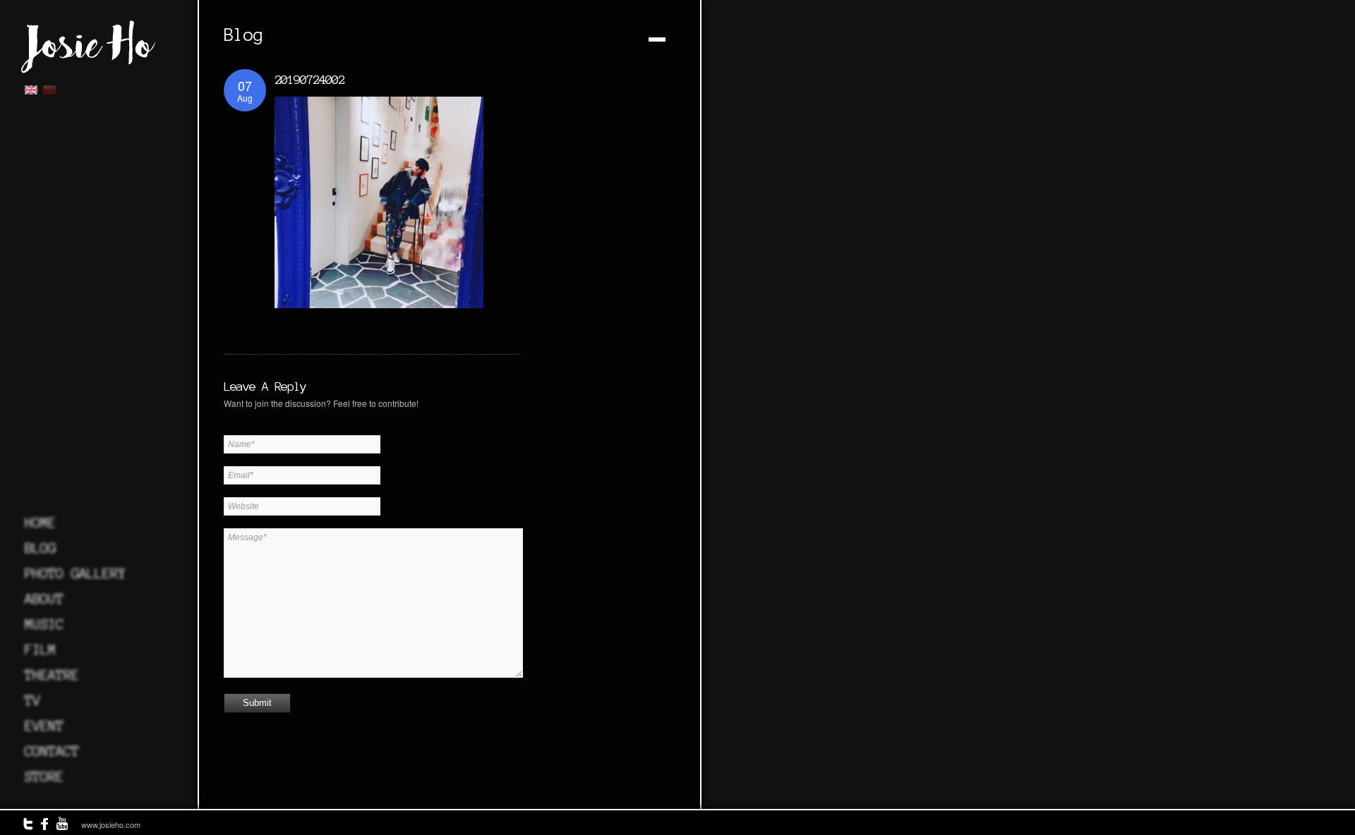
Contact (52, 751)
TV (32, 700)
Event (44, 725)
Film (40, 649)
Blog (40, 548)
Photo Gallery (75, 573)
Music (44, 624)
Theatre (52, 675)
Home (40, 522)
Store (44, 776)
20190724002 (309, 79)
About (44, 599)
